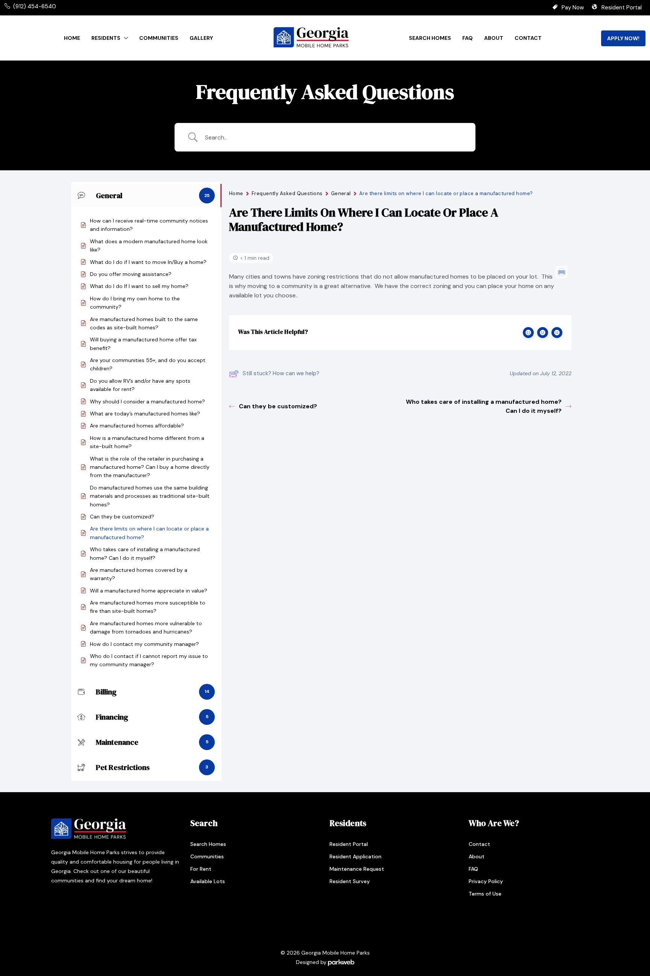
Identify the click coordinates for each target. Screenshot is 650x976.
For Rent (200, 868)
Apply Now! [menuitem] (623, 38)
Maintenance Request (357, 868)
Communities (158, 38)
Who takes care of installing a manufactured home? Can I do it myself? (484, 406)
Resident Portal (621, 7)
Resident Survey (350, 881)
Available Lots (207, 881)
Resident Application (355, 856)
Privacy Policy (486, 881)
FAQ (467, 38)
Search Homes (430, 38)
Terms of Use (485, 893)
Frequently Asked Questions (287, 193)
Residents (105, 38)
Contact (528, 38)
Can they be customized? (278, 406)
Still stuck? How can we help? (281, 373)
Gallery (201, 38)
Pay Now (573, 7)
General (341, 193)
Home (72, 38)
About (493, 38)
